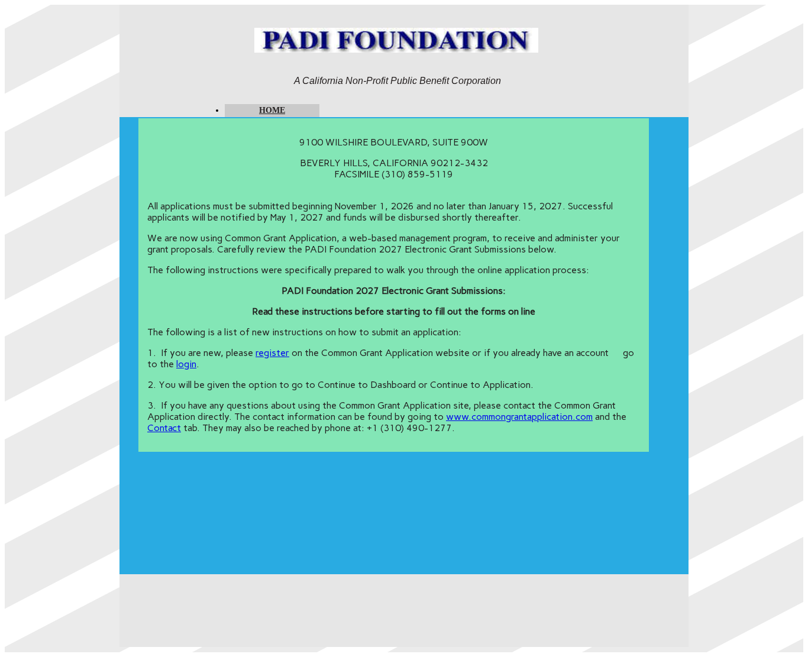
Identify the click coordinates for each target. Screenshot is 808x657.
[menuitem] (272, 110)
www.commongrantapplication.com (519, 416)
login (186, 364)
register (272, 352)
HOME (272, 110)
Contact (164, 427)
